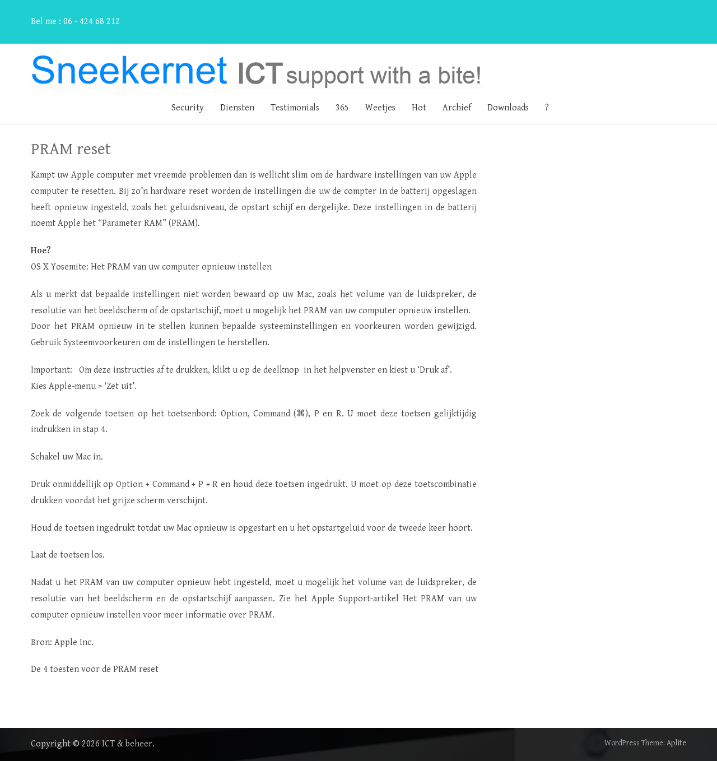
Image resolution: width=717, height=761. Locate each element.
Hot (419, 108)
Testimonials (295, 108)
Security (187, 108)
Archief (457, 108)
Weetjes (380, 108)
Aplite (676, 743)
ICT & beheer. (128, 744)
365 (342, 108)
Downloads (508, 108)
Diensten (237, 108)
